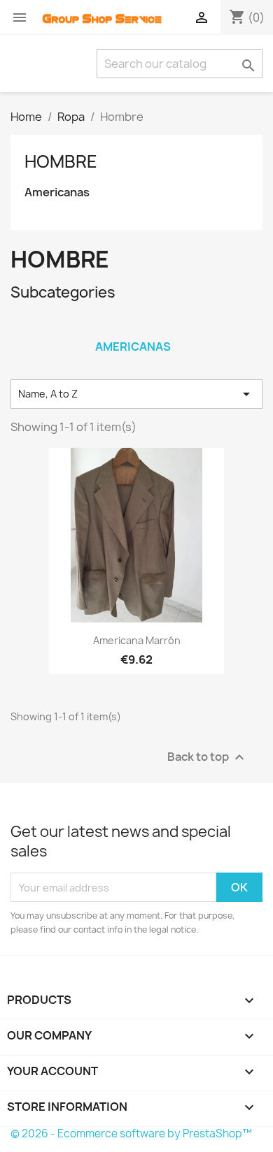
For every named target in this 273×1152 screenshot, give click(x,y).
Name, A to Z (136, 394)
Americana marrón (137, 640)
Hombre (60, 161)
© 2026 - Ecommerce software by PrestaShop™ (131, 1133)
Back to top (207, 757)
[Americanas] (133, 328)
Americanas (57, 192)
